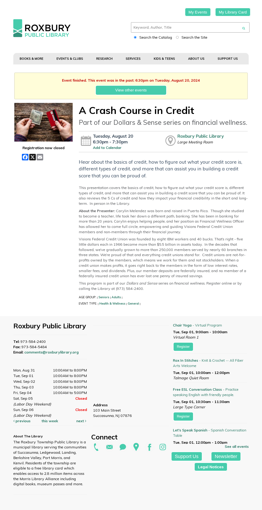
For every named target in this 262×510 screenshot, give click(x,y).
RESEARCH (104, 59)
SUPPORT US (228, 59)
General (133, 303)
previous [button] (22, 421)
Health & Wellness (112, 303)
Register (183, 347)
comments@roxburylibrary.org (51, 352)
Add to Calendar (107, 147)
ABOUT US (196, 59)
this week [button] (50, 421)
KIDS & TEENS (165, 59)
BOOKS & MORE (32, 59)
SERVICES (133, 59)
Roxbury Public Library (200, 136)
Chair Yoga (197, 325)
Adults (116, 297)
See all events (237, 446)
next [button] (80, 421)
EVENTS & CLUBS (70, 59)
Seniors (103, 297)
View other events (131, 90)
